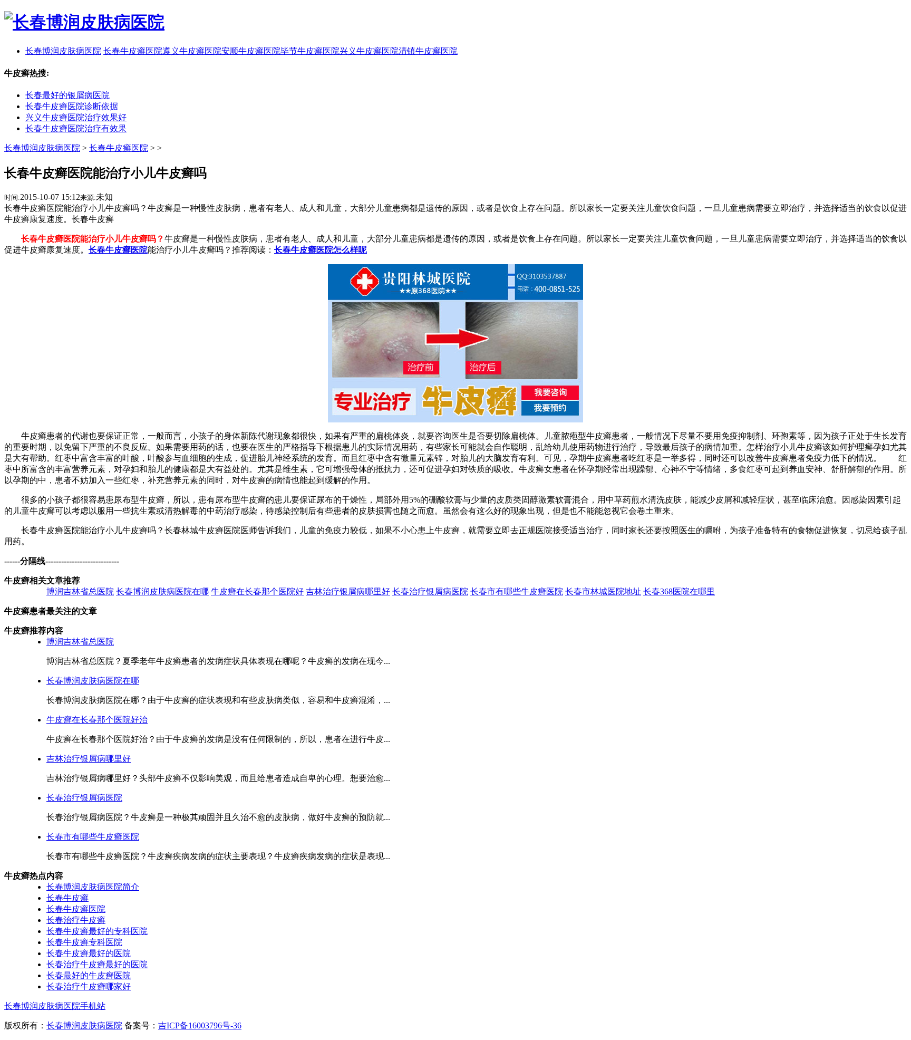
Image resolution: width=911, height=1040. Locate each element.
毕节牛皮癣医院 (310, 50)
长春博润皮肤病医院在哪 (162, 591)
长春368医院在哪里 (679, 591)
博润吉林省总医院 (80, 591)
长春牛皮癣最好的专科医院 (97, 931)
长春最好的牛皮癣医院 (88, 975)
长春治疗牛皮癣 (75, 920)
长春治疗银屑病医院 (430, 591)
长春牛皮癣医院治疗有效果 (76, 128)
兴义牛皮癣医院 (369, 50)
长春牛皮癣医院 (132, 50)
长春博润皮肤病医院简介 (92, 886)
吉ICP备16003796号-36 (199, 1025)
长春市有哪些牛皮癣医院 (516, 591)
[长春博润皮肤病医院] (84, 22)
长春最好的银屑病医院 (67, 95)
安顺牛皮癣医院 (250, 50)
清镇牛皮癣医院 (428, 50)
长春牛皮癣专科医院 (84, 942)
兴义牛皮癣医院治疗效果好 (76, 117)
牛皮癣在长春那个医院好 (257, 591)
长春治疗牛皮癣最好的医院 (97, 964)
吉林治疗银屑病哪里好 (348, 591)
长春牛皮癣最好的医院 (88, 953)
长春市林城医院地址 (603, 591)
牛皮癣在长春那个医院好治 (97, 719)
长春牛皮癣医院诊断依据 (71, 106)
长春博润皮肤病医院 (42, 147)
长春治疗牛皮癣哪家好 (88, 986)
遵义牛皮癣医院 (191, 50)
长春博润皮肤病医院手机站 (54, 1006)
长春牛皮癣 (67, 897)
